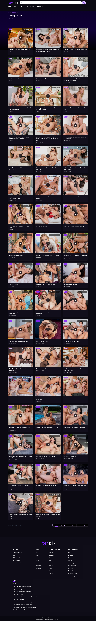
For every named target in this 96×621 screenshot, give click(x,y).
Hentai (48, 6)
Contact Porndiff (17, 563)
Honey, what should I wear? (70, 284)
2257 (14, 555)
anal (50, 560)
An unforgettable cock (14, 284)
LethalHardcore (72, 565)
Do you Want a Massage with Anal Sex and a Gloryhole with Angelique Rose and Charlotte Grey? (47, 139)
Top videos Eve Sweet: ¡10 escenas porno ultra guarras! (26, 610)
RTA (59, 619)
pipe (18, 12)
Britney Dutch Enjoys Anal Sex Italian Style (46, 456)
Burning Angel (71, 576)
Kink (69, 552)
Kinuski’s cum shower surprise (16, 255)
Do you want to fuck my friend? (71, 341)
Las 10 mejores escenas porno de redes (22, 604)
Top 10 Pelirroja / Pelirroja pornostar (22, 586)
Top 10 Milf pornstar (18, 594)
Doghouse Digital (72, 573)
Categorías (40, 6)
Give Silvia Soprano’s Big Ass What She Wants (74, 197)
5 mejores (38, 563)
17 (81, 525)
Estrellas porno (30, 6)
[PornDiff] (13, 2)
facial (50, 568)
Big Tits (51, 573)
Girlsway (70, 560)
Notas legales (16, 560)
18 (84, 525)
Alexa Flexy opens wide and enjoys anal (18, 341)
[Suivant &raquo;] (87, 525)
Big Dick (51, 565)
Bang (69, 557)
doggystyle (51, 570)
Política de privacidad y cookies (20, 557)
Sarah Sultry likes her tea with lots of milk (46, 284)
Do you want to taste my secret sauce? (18, 398)
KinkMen (70, 568)
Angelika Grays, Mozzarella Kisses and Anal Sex (47, 255)
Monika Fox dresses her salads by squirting (74, 226)
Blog (15, 6)
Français (44, 617)
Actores (38, 557)
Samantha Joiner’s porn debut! (16, 167)
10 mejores (38, 565)
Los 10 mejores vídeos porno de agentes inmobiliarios (26, 597)
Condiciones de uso (17, 552)
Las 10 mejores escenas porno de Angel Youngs (24, 602)
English (48, 617)
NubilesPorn (71, 570)
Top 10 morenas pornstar (19, 589)
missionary (51, 576)
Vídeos (9, 6)
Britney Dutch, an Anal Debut (70, 456)
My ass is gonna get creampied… (44, 368)
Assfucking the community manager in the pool (47, 427)
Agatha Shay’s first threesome (43, 78)
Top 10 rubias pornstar (18, 583)
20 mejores (38, 568)
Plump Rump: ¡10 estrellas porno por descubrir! (24, 607)
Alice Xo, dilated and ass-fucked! (16, 78)
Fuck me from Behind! (41, 226)
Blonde (51, 557)
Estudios (21, 6)
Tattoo (51, 563)
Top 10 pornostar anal (18, 599)
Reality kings (71, 563)
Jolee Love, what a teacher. (70, 312)
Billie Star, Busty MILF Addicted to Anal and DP (74, 427)
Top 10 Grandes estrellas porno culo (22, 591)
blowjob (51, 552)
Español (52, 617)
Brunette (51, 555)
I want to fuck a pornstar (42, 341)
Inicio (9, 12)
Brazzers (70, 555)
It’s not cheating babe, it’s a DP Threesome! (74, 398)
